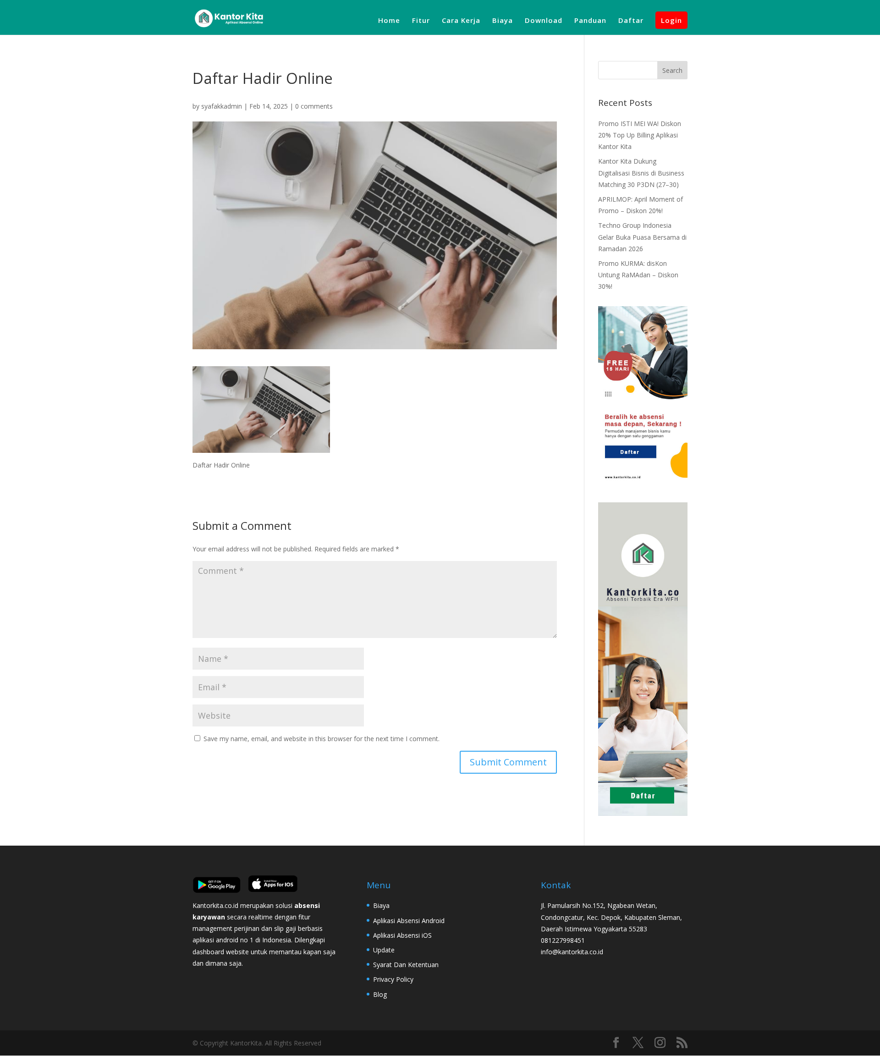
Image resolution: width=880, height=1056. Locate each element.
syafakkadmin (221, 106)
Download (543, 21)
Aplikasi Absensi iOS (402, 935)
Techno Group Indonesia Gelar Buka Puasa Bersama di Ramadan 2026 (642, 237)
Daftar (631, 21)
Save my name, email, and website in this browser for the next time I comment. (322, 738)
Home (389, 21)
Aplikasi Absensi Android (409, 920)
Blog (380, 994)
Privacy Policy (393, 979)
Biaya (502, 21)
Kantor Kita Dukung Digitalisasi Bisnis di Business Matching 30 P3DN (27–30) (641, 172)
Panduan (590, 21)
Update (384, 950)
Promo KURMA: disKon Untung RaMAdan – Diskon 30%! (638, 275)
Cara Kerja (461, 21)
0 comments (314, 106)
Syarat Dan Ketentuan (406, 964)
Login (671, 20)
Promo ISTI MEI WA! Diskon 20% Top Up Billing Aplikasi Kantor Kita (639, 135)
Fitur (421, 21)
